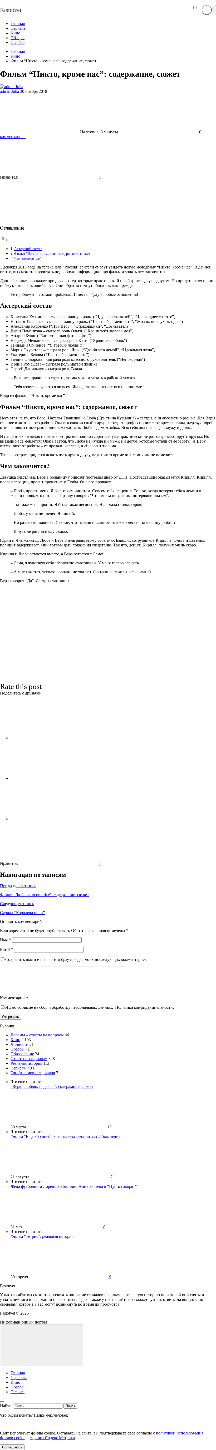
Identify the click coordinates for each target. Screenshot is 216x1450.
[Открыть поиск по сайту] (207, 10)
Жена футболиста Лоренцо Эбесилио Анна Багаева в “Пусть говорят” (74, 1186)
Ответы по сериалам (29, 1058)
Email (6, 949)
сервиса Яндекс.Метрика (52, 1438)
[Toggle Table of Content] (4, 239)
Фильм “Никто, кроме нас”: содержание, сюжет (52, 253)
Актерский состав (28, 249)
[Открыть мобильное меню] (214, 10)
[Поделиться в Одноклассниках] (50, 819)
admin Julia (9, 91)
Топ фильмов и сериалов (33, 1073)
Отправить (10, 1017)
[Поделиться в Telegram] (50, 778)
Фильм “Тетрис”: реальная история (42, 1236)
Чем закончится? (27, 258)
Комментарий (14, 998)
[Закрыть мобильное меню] (2, 1402)
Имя (5, 939)
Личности (19, 1044)
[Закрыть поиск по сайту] (2, 1425)
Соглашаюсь (12, 1447)
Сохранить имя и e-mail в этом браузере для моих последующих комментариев (76, 959)
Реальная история (26, 1063)
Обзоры (17, 1049)
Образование (22, 1054)
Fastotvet (10, 10)
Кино (15, 1039)
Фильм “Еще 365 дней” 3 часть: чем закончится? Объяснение (65, 1136)
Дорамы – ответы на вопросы (37, 1035)
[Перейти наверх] (41, 1345)
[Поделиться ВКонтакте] (50, 738)
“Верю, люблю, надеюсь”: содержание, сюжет (52, 1086)
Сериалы (19, 1068)
